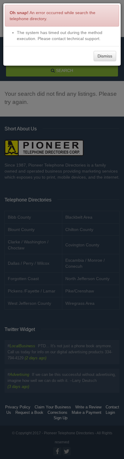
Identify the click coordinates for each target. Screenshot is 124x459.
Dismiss (105, 56)
